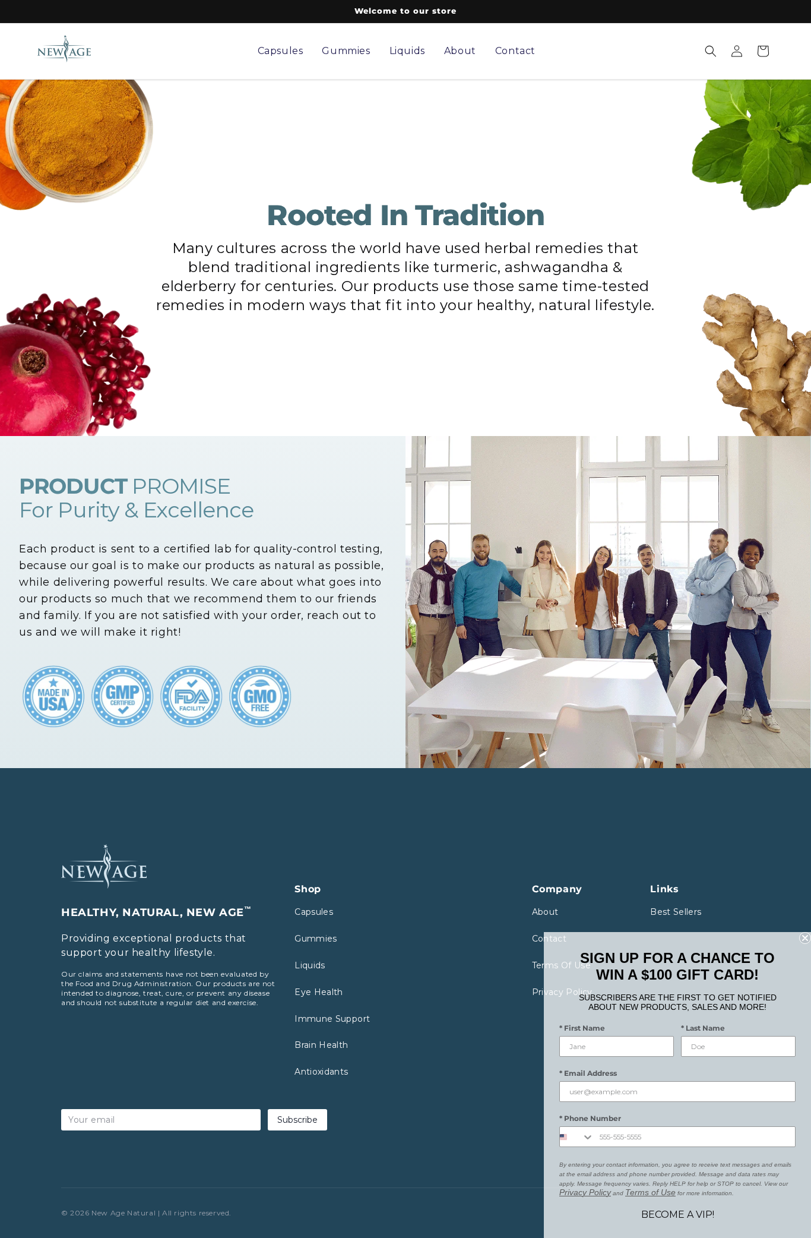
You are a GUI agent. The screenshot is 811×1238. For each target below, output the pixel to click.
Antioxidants (321, 1071)
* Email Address (588, 1073)
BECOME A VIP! (677, 1214)
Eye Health (318, 992)
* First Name (582, 1028)
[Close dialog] (805, 938)
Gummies (315, 938)
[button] (711, 51)
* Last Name (703, 1028)
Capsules (313, 912)
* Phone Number (590, 1118)
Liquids (309, 965)
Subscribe (297, 1119)
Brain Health (321, 1045)
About (545, 912)
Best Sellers (675, 912)
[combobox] (577, 1137)
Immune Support (332, 1018)
